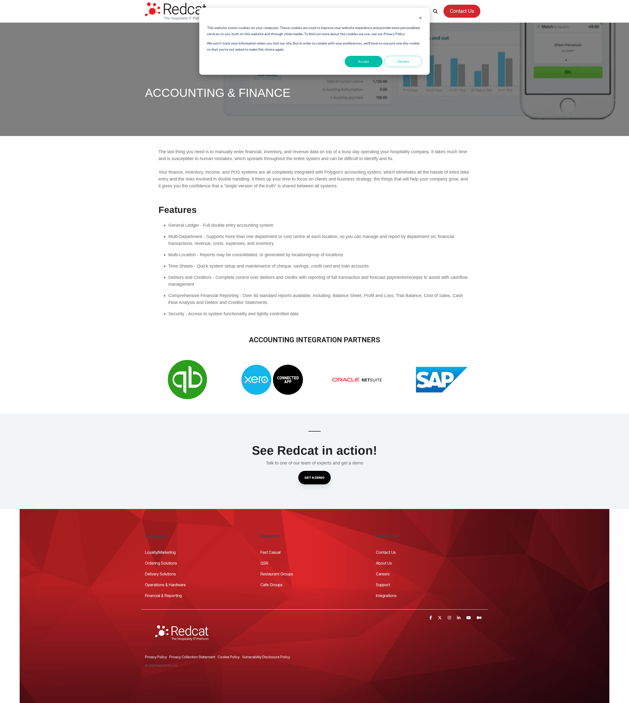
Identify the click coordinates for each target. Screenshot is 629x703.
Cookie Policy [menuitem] (229, 657)
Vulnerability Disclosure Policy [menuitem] (266, 657)
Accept (363, 61)
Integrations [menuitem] (386, 595)
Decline (403, 61)
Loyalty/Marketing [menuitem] (160, 552)
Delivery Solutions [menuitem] (160, 573)
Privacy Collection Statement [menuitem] (192, 657)
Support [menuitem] (383, 584)
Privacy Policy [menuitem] (156, 657)
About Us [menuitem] (384, 563)
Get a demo (314, 477)
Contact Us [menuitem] (386, 552)
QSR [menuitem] (264, 563)
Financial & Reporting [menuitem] (163, 595)
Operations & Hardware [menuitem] (165, 584)
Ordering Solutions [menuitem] (161, 563)
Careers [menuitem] (383, 573)
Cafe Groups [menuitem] (271, 584)
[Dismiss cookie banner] (420, 18)
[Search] (435, 11)
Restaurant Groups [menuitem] (276, 573)
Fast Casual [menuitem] (270, 552)
